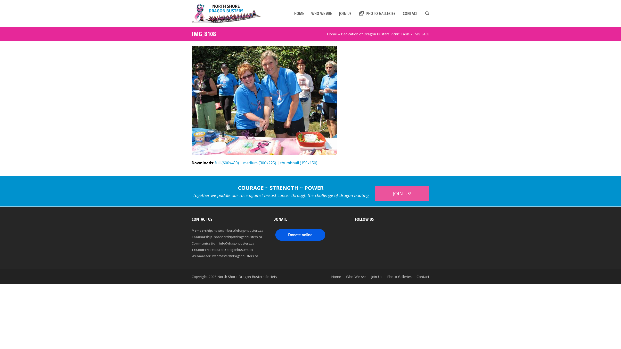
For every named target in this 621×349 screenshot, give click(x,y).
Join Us (376, 276)
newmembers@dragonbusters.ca (238, 230)
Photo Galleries (399, 276)
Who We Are (356, 276)
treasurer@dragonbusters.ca (231, 249)
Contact (423, 276)
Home (332, 34)
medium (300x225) (259, 163)
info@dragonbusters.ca (236, 243)
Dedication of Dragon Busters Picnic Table (375, 34)
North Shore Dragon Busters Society (247, 276)
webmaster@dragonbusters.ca (235, 256)
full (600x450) (227, 163)
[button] (427, 14)
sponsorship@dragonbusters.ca (238, 237)
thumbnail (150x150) (298, 163)
